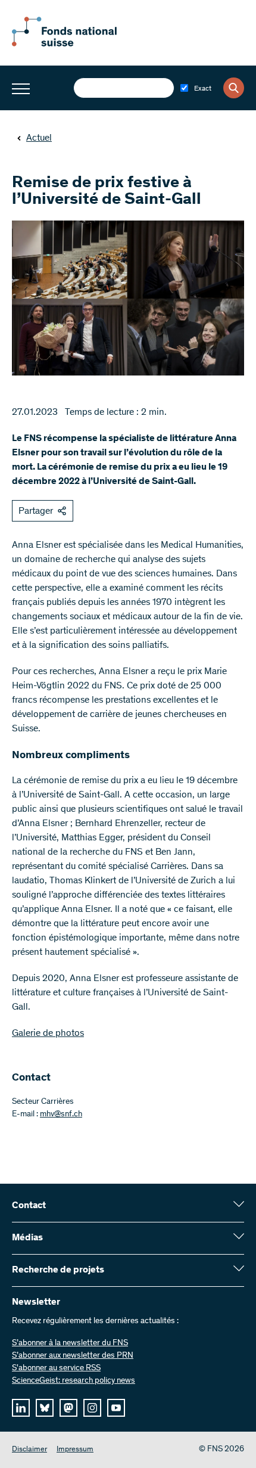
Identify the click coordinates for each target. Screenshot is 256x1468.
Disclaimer (29, 1450)
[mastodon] (68, 1408)
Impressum (75, 1450)
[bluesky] (45, 1408)
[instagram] (92, 1408)
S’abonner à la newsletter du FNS (70, 1343)
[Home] (77, 44)
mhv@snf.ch (61, 1114)
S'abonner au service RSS (56, 1368)
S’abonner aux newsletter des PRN (72, 1356)
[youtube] (116, 1408)
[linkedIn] (21, 1408)
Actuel (39, 138)
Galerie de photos (48, 1033)
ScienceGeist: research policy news (73, 1381)
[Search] (233, 87)
